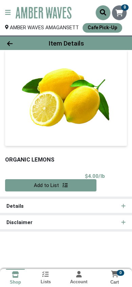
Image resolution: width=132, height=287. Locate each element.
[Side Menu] (7, 12)
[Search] (103, 12)
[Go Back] (20, 43)
